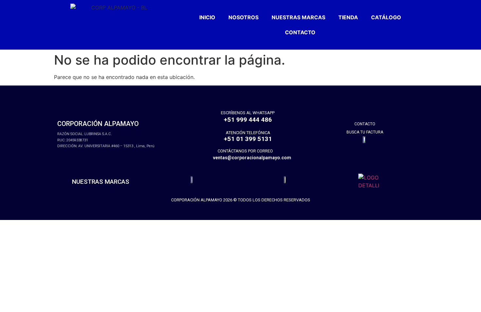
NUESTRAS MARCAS (298, 17)
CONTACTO (300, 32)
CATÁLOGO (386, 17)
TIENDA (348, 17)
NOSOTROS (243, 17)
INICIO (207, 17)
